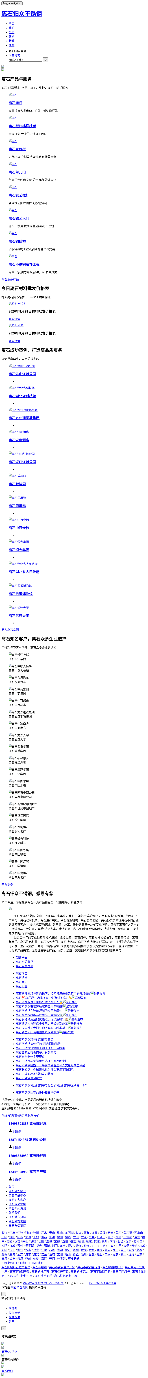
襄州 (105, 1241)
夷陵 (9, 1241)
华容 (39, 1245)
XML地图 (7, 1263)
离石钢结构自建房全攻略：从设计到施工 (42, 1023)
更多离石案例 (10, 629)
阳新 (20, 1237)
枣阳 (4, 1245)
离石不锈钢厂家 (100, 1271)
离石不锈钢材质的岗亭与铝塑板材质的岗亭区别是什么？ (52, 1085)
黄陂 (102, 1232)
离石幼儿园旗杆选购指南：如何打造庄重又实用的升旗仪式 (53, 993)
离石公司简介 (17, 1191)
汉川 (12, 1250)
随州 (84, 1254)
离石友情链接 (17, 1225)
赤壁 (76, 1254)
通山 (68, 1254)
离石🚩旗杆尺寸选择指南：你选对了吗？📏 (44, 997)
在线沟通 (14, 1317)
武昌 (44, 1232)
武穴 (20, 1254)
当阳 (65, 1241)
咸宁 (28, 1254)
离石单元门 (17, 172)
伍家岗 (127, 1237)
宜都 (57, 1241)
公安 (36, 1250)
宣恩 (4, 1258)
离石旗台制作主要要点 (30, 1056)
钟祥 (87, 1245)
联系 (11, 45)
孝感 (102, 1245)
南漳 (113, 1241)
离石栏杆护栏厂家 (20, 1275)
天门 (52, 1258)
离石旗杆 (15, 103)
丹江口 (101, 1237)
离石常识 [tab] (21, 982)
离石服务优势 (24, 966)
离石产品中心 (17, 1195)
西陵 (118, 1237)
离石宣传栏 (17, 149)
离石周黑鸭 (17, 506)
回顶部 (13, 1308)
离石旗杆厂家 (40, 1271)
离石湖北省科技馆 (22, 396)
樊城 (97, 1241)
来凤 (20, 1258)
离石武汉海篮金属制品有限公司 (43, 1283)
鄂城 (47, 1245)
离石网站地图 (17, 1221)
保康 (128, 1241)
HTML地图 (36, 1263)
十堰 (36, 1237)
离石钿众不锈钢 (21, 13)
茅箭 (44, 1237)
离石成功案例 (17, 1204)
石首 (52, 1250)
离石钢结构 (17, 241)
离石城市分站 (17, 1217)
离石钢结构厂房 (113, 1267)
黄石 (118, 1232)
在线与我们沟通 (11, 1115)
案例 (11, 36)
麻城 (12, 1254)
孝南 (110, 1245)
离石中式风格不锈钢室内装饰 (34, 1074)
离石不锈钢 (39, 1267)
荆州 (20, 1250)
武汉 (4, 1232)
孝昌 (118, 1245)
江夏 (94, 1232)
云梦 (134, 1245)
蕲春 (139, 1250)
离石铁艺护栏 (43, 1275)
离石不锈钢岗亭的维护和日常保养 (37, 1092)
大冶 (28, 1237)
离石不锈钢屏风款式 (29, 1078)
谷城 (120, 1241)
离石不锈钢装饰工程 (24, 264)
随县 (100, 1254)
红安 (107, 1250)
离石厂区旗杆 (121, 1271)
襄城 (89, 1241)
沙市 (28, 1250)
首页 (11, 23)
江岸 (12, 1232)
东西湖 (69, 1232)
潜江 (44, 1258)
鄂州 (20, 1245)
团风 (100, 1250)
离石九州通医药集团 (24, 418)
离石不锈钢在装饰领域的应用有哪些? (39, 1006)
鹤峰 (28, 1258)
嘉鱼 (44, 1254)
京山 (94, 1245)
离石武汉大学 (19, 616)
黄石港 (127, 1232)
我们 (11, 27)
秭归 (33, 1241)
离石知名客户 (17, 1199)
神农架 (61, 1258)
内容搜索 (14, 55)
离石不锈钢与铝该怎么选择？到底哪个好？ (43, 1061)
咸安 (36, 1254)
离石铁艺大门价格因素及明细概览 (37, 1032)
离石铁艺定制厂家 (65, 1275)
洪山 (60, 1232)
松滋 (68, 1250)
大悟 (126, 1245)
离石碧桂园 (17, 484)
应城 (142, 1245)
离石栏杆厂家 (60, 1271)
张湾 (52, 1237)
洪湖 (60, 1250)
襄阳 (81, 1241)
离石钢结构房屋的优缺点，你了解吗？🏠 (42, 1019)
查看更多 (7, 884)
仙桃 (36, 1258)
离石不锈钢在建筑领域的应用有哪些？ (40, 1010)
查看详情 (14, 319)
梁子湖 (29, 1245)
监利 (76, 1250)
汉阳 (36, 1232)
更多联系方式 (30, 1115)
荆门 (55, 1245)
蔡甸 (87, 1232)
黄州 (92, 1250)
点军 (137, 1237)
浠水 (131, 1250)
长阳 (41, 1241)
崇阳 (60, 1254)
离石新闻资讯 (17, 1208)
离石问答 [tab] (21, 977)
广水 (107, 1254)
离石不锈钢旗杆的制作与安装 (34, 1039)
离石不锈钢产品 (19, 1271)
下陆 (4, 1237)
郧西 (68, 1237)
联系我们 (14, 1212)
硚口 (28, 1232)
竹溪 (84, 1237)
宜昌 (110, 1237)
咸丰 (12, 1258)
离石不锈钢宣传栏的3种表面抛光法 (38, 1043)
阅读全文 (21, 957)
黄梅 (4, 1254)
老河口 (138, 1241)
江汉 (20, 1232)
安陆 (4, 1250)
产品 (11, 32)
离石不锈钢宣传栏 (88, 1267)
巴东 (139, 1254)
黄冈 (84, 1250)
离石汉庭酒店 (19, 440)
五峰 (49, 1241)
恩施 (115, 1254)
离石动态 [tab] (21, 973)
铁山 (12, 1237)
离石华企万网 (19, 1287)
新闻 (11, 40)
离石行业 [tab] (21, 986)
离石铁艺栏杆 (19, 195)
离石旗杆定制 (79, 1271)
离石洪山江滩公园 (22, 374)
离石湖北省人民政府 (24, 572)
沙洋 (79, 1245)
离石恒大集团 (19, 550)
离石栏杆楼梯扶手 (22, 126)
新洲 (110, 1232)
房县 (92, 1237)
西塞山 (138, 1232)
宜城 (12, 1245)
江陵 (44, 1250)
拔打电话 (14, 1312)
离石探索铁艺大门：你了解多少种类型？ (42, 1028)
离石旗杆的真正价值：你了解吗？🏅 (39, 1002)
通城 (52, 1254)
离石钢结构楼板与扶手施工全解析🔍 (39, 1015)
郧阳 (60, 1237)
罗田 (115, 1250)
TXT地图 (21, 1263)
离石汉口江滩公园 (22, 462)
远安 (17, 1241)
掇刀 (71, 1245)
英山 (123, 1250)
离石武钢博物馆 (21, 594)
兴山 (25, 1241)
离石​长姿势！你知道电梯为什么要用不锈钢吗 (45, 1069)
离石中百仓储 (19, 528)
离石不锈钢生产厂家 (62, 1267)
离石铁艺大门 (19, 218)
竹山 (76, 1237)
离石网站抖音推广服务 (15, 1267)
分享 (11, 1321)
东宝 (63, 1245)
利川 (123, 1254)
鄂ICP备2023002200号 (102, 1283)
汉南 (79, 1232)
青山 (52, 1232)
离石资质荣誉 (24, 961)
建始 (131, 1254)
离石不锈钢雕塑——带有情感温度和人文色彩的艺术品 (50, 1065)
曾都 (92, 1254)
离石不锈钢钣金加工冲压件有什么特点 (40, 1048)
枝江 (73, 1241)
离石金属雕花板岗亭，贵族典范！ (37, 1052)
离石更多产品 (10, 279)
